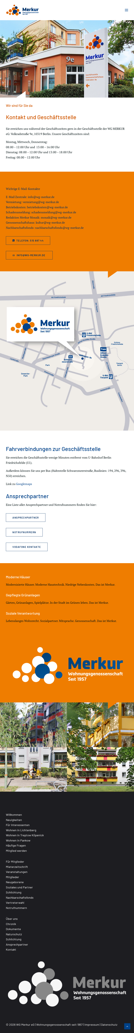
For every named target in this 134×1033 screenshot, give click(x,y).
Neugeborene (15, 882)
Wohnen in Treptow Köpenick (25, 835)
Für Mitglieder (15, 861)
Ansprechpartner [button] (25, 517)
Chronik (11, 924)
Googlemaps (24, 484)
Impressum (91, 1024)
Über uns (12, 918)
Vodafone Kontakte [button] (26, 546)
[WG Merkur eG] (22, 10)
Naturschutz (14, 934)
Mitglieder (12, 877)
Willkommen (14, 814)
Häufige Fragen (16, 845)
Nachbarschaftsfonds (20, 897)
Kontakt (11, 949)
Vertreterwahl (15, 902)
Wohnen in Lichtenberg (21, 830)
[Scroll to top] (127, 1026)
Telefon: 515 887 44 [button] (30, 240)
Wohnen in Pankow (18, 840)
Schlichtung (13, 892)
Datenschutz (109, 1024)
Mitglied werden (16, 850)
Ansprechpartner (17, 944)
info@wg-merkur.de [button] (31, 255)
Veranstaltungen (16, 872)
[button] (126, 10)
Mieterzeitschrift (17, 867)
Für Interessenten (18, 825)
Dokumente (13, 929)
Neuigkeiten (14, 820)
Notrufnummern (16, 908)
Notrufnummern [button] (24, 532)
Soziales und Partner (19, 887)
